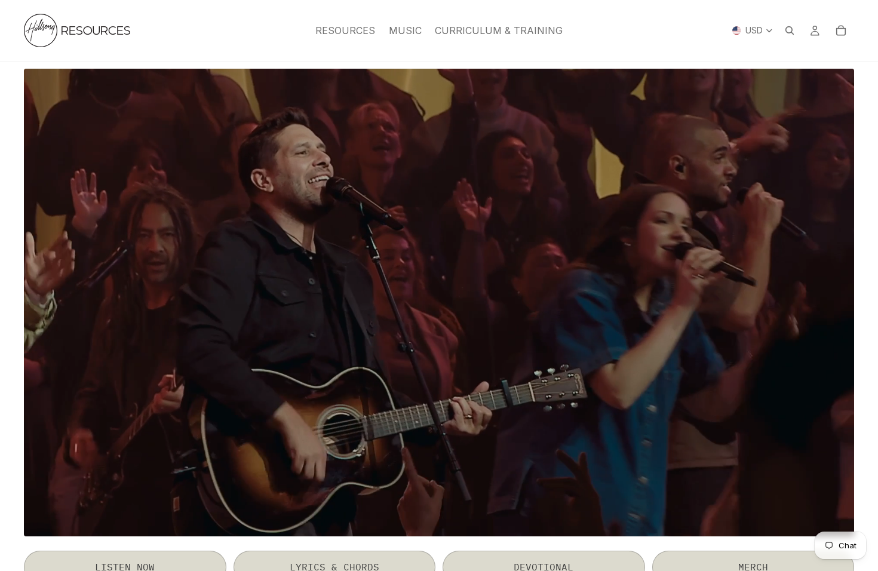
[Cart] (841, 30)
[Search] (789, 30)
